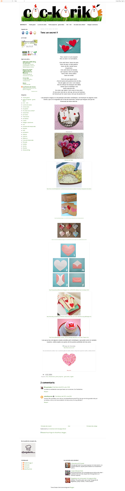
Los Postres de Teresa (29, 87)
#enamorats (52, 376)
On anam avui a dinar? (79, 24)
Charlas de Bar (26, 84)
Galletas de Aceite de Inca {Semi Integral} (29, 88)
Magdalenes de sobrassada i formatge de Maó (83, 478)
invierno (25, 136)
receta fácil (26, 113)
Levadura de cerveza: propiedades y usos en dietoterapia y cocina (29, 65)
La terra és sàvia (42, 24)
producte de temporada (29, 126)
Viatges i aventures (92, 24)
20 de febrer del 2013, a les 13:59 (61, 387)
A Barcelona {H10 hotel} (77, 463)
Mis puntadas (48, 387)
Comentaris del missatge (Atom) (57, 429)
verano (25, 146)
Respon (46, 391)
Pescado (25, 142)
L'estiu (24, 120)
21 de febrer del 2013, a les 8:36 (63, 396)
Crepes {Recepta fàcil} (77, 471)
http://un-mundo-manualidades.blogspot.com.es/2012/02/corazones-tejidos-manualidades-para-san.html (69, 239)
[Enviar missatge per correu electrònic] (43, 374)
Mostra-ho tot (34, 91)
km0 (24, 130)
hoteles (25, 144)
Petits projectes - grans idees (56, 24)
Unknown (26, 465)
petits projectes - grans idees (62, 376)
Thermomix (26, 116)
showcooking (26, 150)
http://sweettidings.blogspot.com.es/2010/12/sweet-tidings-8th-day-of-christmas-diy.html (69, 218)
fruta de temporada (28, 140)
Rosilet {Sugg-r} (28, 463)
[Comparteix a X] (48, 374)
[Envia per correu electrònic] (46, 374)
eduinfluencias (48, 396)
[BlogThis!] (47, 374)
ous (24, 124)
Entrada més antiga (92, 426)
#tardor (25, 148)
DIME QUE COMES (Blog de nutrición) (29, 62)
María (24, 83)
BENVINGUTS (23, 24)
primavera (25, 132)
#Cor (47, 376)
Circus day (26, 78)
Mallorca (25, 138)
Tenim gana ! (26, 97)
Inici (69, 426)
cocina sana (26, 107)
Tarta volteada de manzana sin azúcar (28, 74)
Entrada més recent (46, 426)
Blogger (72, 487)
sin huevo (25, 114)
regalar (71, 376)
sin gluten (25, 109)
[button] (69, 187)
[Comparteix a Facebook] (50, 374)
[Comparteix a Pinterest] (51, 374)
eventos (25, 128)
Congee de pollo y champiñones (27, 79)
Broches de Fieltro (69, 160)
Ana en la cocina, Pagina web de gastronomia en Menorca (27, 71)
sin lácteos (25, 118)
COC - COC (69, 24)
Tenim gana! (32, 24)
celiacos (25, 134)
